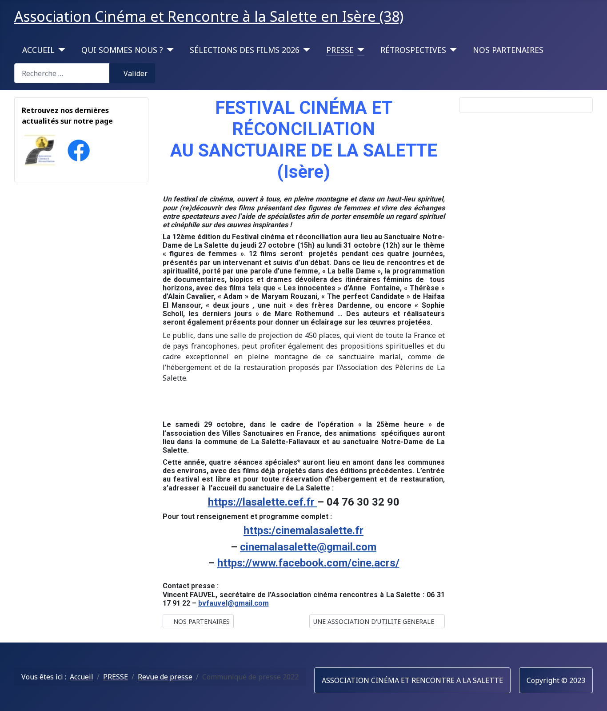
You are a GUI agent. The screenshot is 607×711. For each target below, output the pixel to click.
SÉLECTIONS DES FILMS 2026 (245, 49)
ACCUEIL (38, 49)
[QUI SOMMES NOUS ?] (168, 50)
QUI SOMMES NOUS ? (122, 49)
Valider (136, 73)
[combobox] (62, 73)
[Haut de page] (591, 694)
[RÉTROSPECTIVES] (451, 50)
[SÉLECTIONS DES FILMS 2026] (305, 50)
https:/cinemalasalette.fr (303, 530)
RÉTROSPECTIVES (413, 49)
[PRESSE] (359, 50)
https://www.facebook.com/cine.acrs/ (308, 563)
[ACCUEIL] (60, 50)
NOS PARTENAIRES (508, 49)
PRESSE (340, 49)
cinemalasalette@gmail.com (308, 547)
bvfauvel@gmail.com (233, 603)
